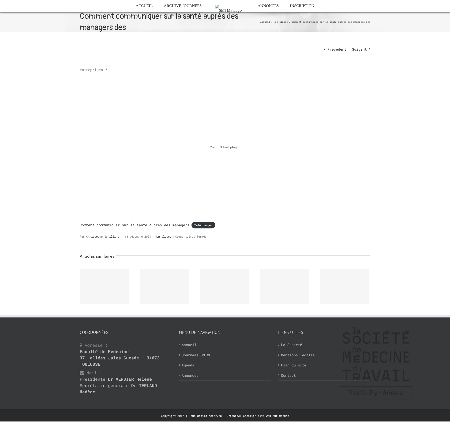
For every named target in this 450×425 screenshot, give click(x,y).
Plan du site (293, 365)
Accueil (189, 344)
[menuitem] (136, 6)
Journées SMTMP (196, 355)
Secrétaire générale (118, 389)
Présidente (116, 379)
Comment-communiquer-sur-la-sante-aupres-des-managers (134, 225)
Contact (288, 375)
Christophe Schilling (102, 236)
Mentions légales (298, 355)
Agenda (188, 365)
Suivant (359, 49)
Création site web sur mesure (266, 416)
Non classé (163, 236)
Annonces (190, 375)
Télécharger (203, 225)
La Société (291, 344)
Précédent (336, 49)
